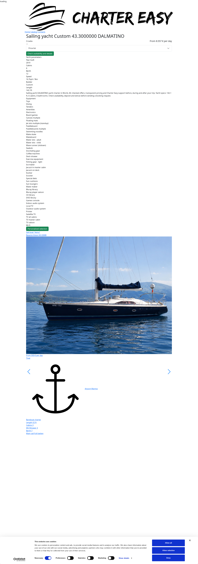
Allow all (168, 543)
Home (27, 32)
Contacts (41, 32)
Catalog (33, 32)
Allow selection (168, 550)
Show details (124, 558)
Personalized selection (37, 229)
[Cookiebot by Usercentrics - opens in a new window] (19, 559)
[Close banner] (190, 540)
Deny (168, 558)
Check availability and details (40, 53)
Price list (32, 48)
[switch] (70, 558)
